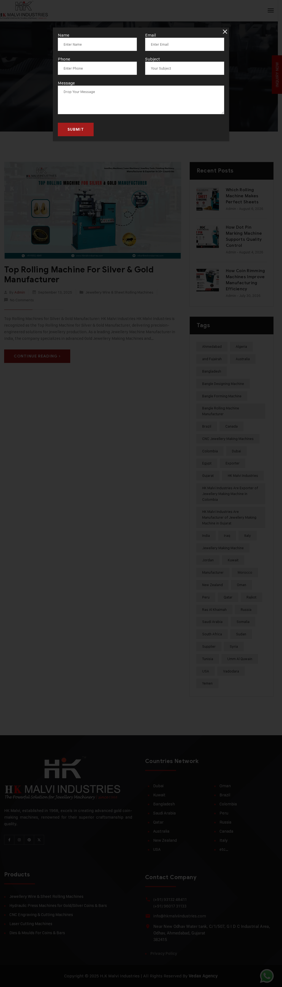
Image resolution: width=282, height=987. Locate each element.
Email (150, 35)
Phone (64, 59)
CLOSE (225, 32)
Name (63, 35)
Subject (152, 59)
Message (66, 83)
